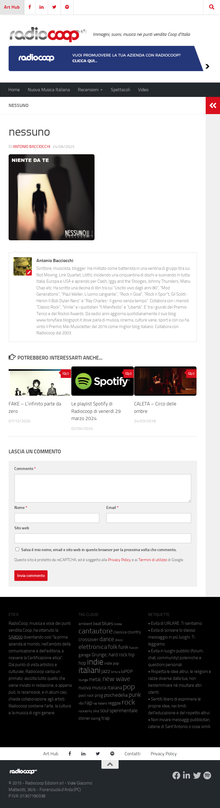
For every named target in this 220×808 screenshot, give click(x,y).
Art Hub (12, 7)
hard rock (118, 654)
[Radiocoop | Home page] (48, 34)
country (134, 632)
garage (84, 654)
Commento (25, 468)
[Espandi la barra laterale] (213, 105)
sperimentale (123, 710)
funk (123, 647)
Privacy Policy (119, 559)
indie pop (111, 663)
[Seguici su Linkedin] (187, 776)
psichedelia (116, 695)
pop (129, 686)
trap (105, 718)
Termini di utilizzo (152, 559)
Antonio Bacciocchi (31, 146)
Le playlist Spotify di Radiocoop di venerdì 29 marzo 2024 (96, 411)
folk (112, 646)
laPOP (127, 671)
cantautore (95, 631)
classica (120, 632)
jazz (105, 671)
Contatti (132, 753)
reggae (114, 703)
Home (14, 89)
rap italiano (100, 703)
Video (143, 89)
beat (97, 623)
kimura (115, 672)
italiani (89, 670)
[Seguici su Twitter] (197, 776)
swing (96, 718)
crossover (88, 639)
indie (95, 662)
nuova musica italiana (100, 687)
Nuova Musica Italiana (49, 89)
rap (88, 702)
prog (99, 695)
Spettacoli (120, 89)
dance (106, 639)
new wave (116, 679)
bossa (118, 624)
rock (128, 702)
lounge (83, 680)
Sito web (21, 528)
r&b (81, 703)
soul (104, 710)
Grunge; (100, 654)
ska (96, 711)
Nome (20, 507)
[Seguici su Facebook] (176, 776)
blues (107, 623)
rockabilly (85, 711)
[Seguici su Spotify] (207, 776)
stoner (84, 718)
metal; (95, 679)
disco (119, 640)
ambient (85, 623)
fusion (133, 647)
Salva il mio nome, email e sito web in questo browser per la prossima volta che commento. (98, 549)
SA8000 (16, 637)
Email (112, 507)
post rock (86, 695)
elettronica (92, 647)
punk (135, 694)
